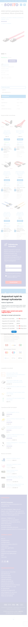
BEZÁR (14, 331)
